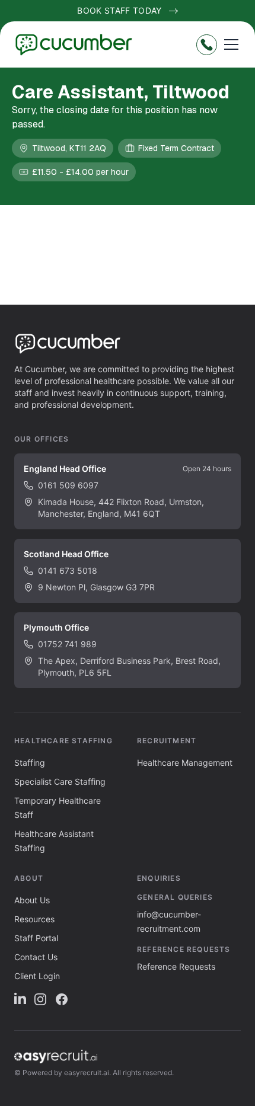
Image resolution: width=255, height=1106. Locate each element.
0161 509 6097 (68, 485)
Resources (34, 919)
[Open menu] (231, 44)
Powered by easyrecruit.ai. (67, 1072)
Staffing (29, 762)
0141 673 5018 (67, 570)
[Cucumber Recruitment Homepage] (78, 44)
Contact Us (36, 957)
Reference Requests (176, 966)
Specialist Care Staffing (60, 781)
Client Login (37, 976)
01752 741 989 (67, 644)
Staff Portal (36, 938)
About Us (32, 900)
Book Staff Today (119, 10)
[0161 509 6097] (206, 44)
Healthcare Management (184, 762)
